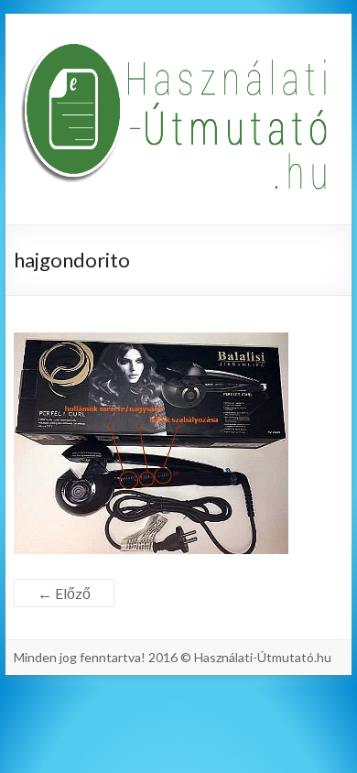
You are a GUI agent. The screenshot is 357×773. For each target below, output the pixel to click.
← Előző (64, 593)
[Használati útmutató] (178, 119)
